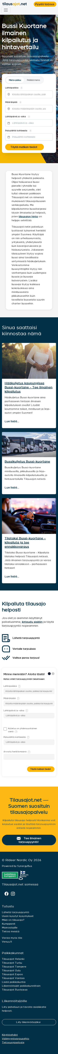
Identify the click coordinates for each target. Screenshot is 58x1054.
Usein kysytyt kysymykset (18, 916)
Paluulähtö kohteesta (16, 737)
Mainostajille (9, 927)
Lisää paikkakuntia (14, 982)
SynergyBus (24, 866)
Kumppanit (8, 923)
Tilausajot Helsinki (13, 959)
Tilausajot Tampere (14, 966)
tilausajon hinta (28, 216)
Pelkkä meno (33, 80)
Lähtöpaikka (12, 686)
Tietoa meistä (10, 931)
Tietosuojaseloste (13, 1042)
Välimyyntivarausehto (15, 1038)
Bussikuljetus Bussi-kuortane (27, 461)
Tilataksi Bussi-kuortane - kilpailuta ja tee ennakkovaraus (25, 542)
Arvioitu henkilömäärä (16, 752)
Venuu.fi (7, 941)
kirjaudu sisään (32, 621)
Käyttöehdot (10, 1034)
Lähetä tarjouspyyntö (15, 912)
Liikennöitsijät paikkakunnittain (21, 985)
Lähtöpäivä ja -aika (15, 710)
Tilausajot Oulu (11, 970)
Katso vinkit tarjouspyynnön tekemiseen (24, 679)
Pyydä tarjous (45, 4)
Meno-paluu (15, 80)
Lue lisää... (12, 421)
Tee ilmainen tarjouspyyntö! (30, 840)
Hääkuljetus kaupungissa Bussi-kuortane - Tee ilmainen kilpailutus (29, 387)
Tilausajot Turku (12, 962)
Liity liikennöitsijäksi (30, 1022)
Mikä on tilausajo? (13, 920)
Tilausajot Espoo (12, 974)
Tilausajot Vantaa (13, 978)
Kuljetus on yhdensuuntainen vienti (22, 730)
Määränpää (11, 698)
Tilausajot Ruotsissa (15, 989)
